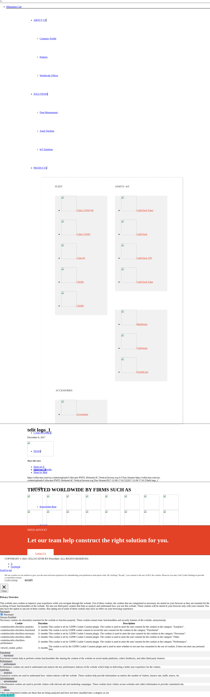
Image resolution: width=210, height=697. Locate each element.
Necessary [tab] (5, 611)
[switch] (2, 655)
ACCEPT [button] (29, 580)
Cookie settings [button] (11, 580)
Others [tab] (3, 687)
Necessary (9, 614)
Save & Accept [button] (7, 695)
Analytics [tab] (4, 669)
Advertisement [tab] (7, 678)
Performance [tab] (6, 661)
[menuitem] (108, 48)
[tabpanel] (105, 635)
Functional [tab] (5, 652)
